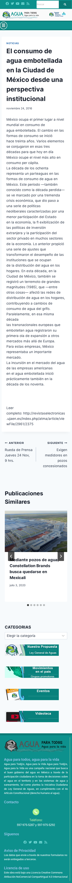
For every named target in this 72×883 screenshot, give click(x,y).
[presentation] (36, 531)
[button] (3, 25)
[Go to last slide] (11, 556)
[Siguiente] (61, 556)
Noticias (12, 43)
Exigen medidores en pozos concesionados (55, 454)
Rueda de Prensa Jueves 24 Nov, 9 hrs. (19, 452)
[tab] (28, 605)
